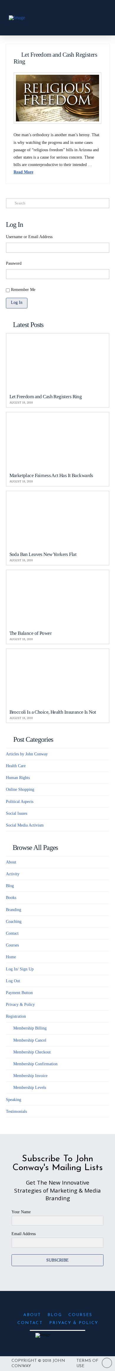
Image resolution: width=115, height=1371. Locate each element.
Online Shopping (20, 789)
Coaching (14, 921)
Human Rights (18, 777)
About (11, 862)
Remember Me (23, 289)
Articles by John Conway (27, 754)
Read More (23, 172)
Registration (16, 1016)
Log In (16, 302)
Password (14, 263)
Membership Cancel (29, 1040)
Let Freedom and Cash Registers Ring (55, 58)
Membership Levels (29, 1087)
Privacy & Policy (20, 1004)
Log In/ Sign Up (20, 969)
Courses (12, 945)
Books (11, 897)
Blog (10, 886)
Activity (12, 874)
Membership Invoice (30, 1076)
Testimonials (16, 1111)
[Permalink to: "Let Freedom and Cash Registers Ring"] (57, 98)
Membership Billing (30, 1028)
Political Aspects (19, 801)
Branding (13, 910)
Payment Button (19, 993)
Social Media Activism (25, 825)
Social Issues (16, 813)
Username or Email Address (29, 237)
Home (11, 957)
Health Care (16, 766)
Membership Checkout (32, 1052)
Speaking (13, 1099)
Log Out (13, 981)
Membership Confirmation (35, 1064)
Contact (12, 933)
